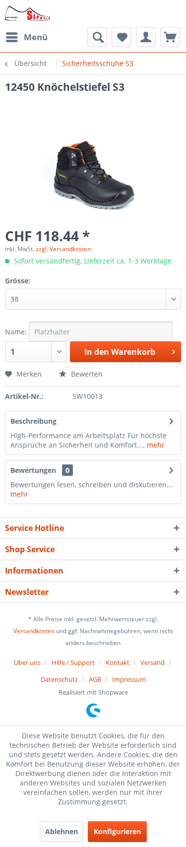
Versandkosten (34, 631)
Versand (152, 662)
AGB (95, 679)
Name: (16, 331)
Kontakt (117, 662)
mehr (155, 445)
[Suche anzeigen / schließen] (97, 37)
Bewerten (86, 374)
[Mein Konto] (146, 37)
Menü (36, 37)
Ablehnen (61, 831)
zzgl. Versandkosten (63, 249)
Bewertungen (33, 470)
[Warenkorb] (170, 37)
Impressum (129, 679)
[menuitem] (26, 37)
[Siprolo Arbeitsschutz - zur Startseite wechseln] (27, 13)
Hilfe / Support (73, 662)
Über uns (27, 662)
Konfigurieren (117, 831)
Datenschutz (59, 679)
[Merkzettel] (121, 37)
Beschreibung (33, 421)
